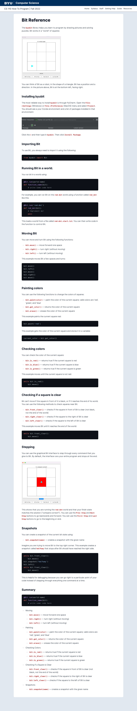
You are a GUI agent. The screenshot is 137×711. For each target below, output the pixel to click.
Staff (101, 8)
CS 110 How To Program (16, 8)
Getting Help (110, 8)
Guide (119, 8)
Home (86, 8)
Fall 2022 (35, 8)
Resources (128, 8)
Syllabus (94, 8)
